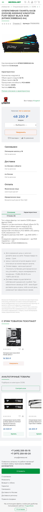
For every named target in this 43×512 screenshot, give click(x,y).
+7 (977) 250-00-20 (21, 453)
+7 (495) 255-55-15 (20, 450)
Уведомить (21, 132)
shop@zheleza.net (20, 457)
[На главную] (14, 2)
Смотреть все (20, 388)
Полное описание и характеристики (16, 91)
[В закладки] (19, 349)
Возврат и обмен (8, 483)
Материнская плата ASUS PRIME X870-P (11, 353)
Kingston (36, 101)
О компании (6, 477)
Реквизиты (6, 480)
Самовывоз (6, 489)
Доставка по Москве (9, 492)
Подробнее (29, 506)
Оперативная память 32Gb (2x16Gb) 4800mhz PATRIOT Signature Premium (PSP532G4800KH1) (12, 422)
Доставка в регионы (9, 495)
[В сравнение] (22, 349)
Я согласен (20, 509)
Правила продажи (9, 499)
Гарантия (5, 486)
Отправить (21, 471)
